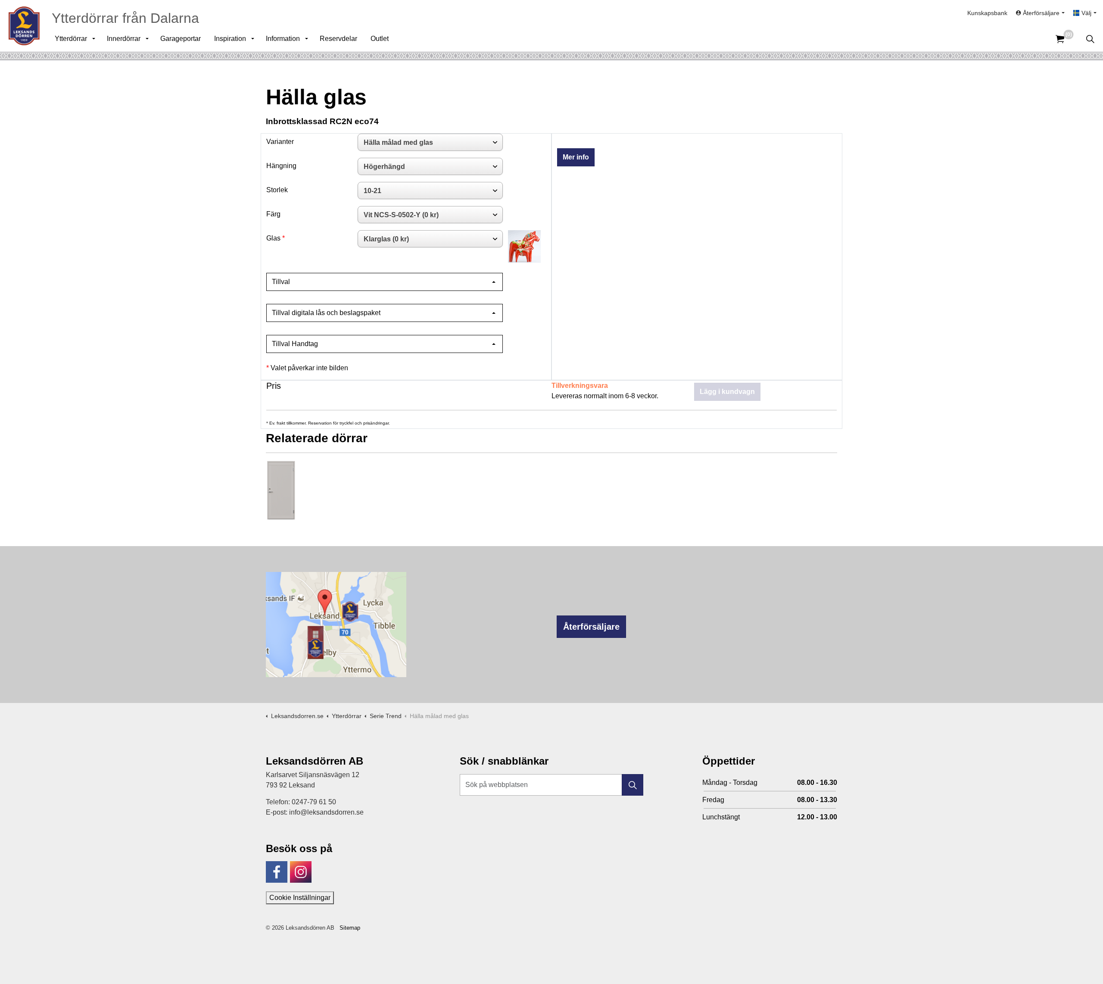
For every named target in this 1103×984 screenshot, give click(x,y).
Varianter (280, 141)
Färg (273, 214)
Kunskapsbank (987, 12)
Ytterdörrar (71, 38)
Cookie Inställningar (299, 897)
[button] (632, 785)
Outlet (380, 38)
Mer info (576, 157)
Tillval (281, 281)
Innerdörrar (123, 38)
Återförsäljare (591, 626)
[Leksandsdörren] (24, 25)
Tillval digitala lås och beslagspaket (326, 312)
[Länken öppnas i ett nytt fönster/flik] (276, 872)
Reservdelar (338, 38)
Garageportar (180, 38)
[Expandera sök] (1090, 39)
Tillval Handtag (295, 343)
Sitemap (350, 928)
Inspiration (230, 38)
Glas (273, 238)
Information (283, 38)
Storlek (277, 190)
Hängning (281, 165)
